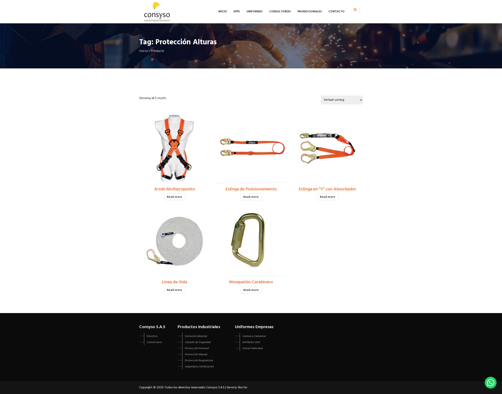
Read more (174, 197)
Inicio (222, 11)
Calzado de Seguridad (198, 342)
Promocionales (309, 11)
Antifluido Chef (251, 342)
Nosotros (152, 336)
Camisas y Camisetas (254, 336)
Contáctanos (154, 342)
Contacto (336, 11)
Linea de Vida (174, 282)
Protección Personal (197, 348)
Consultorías (280, 11)
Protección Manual (196, 354)
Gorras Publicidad (252, 348)
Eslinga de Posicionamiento (251, 189)
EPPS (237, 11)
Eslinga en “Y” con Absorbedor (327, 189)
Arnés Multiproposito (174, 189)
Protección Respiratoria (199, 360)
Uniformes (254, 11)
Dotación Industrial (196, 336)
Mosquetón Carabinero (251, 282)
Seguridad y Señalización (199, 366)
